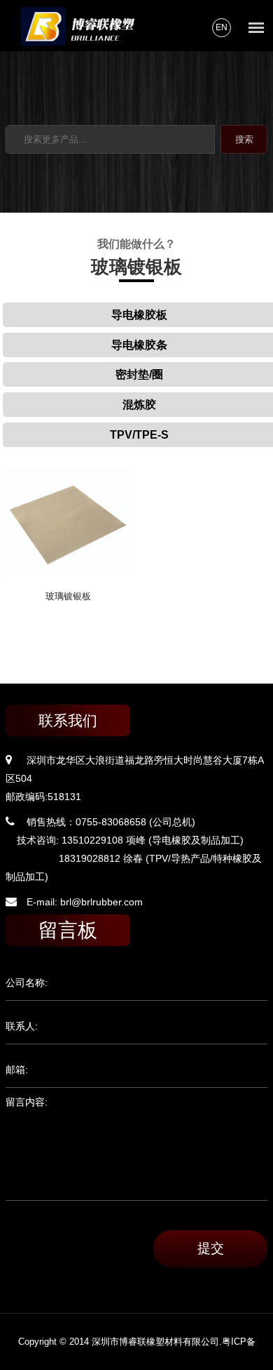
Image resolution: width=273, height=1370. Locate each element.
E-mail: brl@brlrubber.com (85, 901)
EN (221, 27)
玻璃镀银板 (68, 596)
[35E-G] (68, 572)
